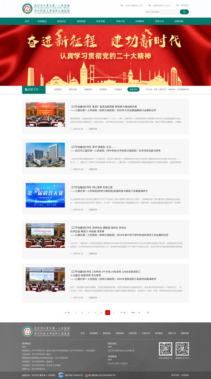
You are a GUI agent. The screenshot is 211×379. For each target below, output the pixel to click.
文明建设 (103, 89)
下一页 (122, 313)
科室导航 (100, 21)
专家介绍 (120, 21)
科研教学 (140, 21)
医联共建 (73, 89)
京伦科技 (185, 375)
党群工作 (159, 21)
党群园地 (58, 89)
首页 (27, 21)
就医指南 (81, 21)
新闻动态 (61, 21)
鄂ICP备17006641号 (74, 375)
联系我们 (185, 5)
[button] (98, 81)
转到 (133, 313)
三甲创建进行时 (183, 89)
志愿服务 (118, 89)
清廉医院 (88, 89)
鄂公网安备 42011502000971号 (102, 375)
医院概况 (42, 21)
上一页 (67, 313)
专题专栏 (133, 89)
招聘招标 (179, 21)
